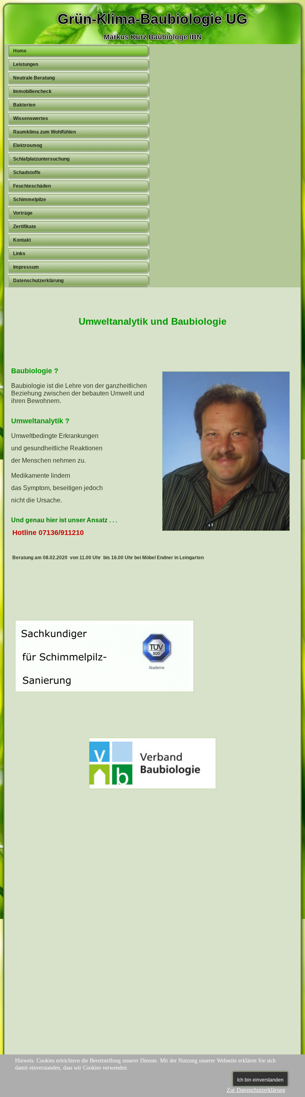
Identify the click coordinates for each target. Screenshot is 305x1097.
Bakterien (24, 105)
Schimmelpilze (29, 199)
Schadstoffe (27, 172)
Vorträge (23, 213)
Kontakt (22, 240)
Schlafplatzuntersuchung (41, 159)
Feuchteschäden (32, 186)
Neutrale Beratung (34, 78)
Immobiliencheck (32, 91)
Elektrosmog (27, 145)
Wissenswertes (30, 118)
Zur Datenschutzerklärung (256, 1090)
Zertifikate (24, 226)
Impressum (26, 267)
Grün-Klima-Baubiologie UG (152, 19)
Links (19, 253)
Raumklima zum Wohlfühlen (44, 132)
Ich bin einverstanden (260, 1080)
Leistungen (25, 64)
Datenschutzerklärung (38, 280)
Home (20, 51)
